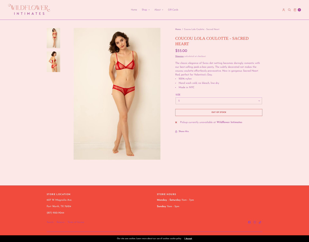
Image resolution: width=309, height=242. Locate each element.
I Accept (188, 239)
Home (134, 9)
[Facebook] (249, 222)
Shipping (179, 56)
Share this (184, 131)
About (157, 9)
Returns (60, 222)
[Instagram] (254, 222)
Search (50, 222)
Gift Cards (173, 9)
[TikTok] (260, 222)
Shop (144, 9)
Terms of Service (76, 222)
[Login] (283, 10)
